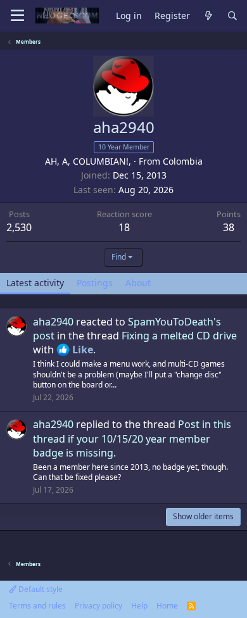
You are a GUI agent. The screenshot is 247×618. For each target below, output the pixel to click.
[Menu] (17, 16)
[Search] (232, 16)
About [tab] (138, 283)
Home (167, 605)
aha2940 (53, 322)
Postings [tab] (95, 283)
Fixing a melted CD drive (179, 336)
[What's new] (208, 16)
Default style (39, 589)
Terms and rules (37, 605)
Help (139, 605)
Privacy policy (98, 605)
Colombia (183, 161)
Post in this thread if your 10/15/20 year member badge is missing (132, 438)
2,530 (19, 227)
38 (228, 227)
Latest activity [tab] (35, 283)
